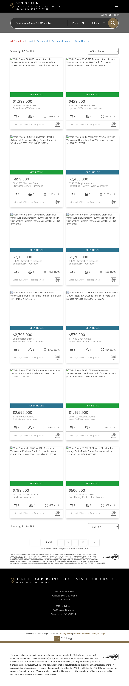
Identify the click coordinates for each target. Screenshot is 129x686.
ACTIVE (104, 15)
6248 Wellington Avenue (88, 184)
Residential (42, 41)
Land (30, 41)
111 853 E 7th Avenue (85, 340)
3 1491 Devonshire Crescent (27, 262)
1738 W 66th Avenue (25, 418)
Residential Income (61, 41)
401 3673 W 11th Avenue (26, 495)
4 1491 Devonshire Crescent (83, 262)
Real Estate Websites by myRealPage (89, 633)
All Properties (17, 41)
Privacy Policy (66, 633)
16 (82, 542)
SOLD (116, 15)
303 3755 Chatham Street (28, 184)
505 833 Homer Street (27, 106)
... (75, 542)
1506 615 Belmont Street (85, 106)
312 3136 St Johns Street (86, 495)
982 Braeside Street (28, 340)
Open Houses (82, 41)
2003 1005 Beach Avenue (82, 418)
